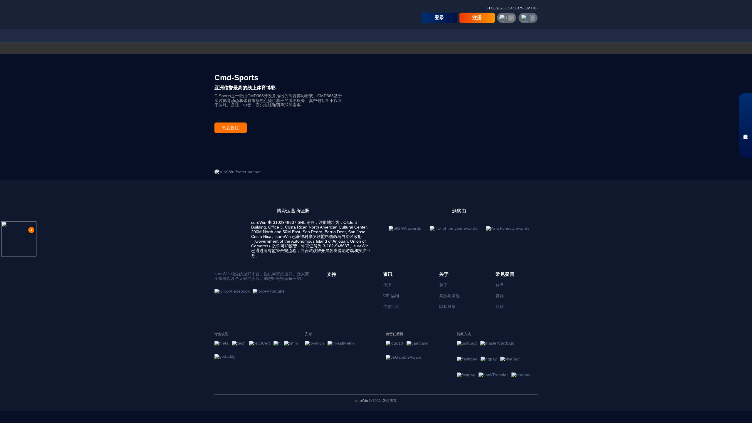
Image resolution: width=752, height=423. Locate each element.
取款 (500, 306)
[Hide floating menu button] (31, 230)
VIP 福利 (391, 295)
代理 (387, 285)
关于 (443, 285)
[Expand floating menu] (18, 238)
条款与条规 (449, 295)
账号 (500, 285)
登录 (439, 17)
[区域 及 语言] (506, 18)
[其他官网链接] (528, 18)
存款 (500, 295)
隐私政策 (447, 306)
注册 (477, 17)
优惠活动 (391, 306)
